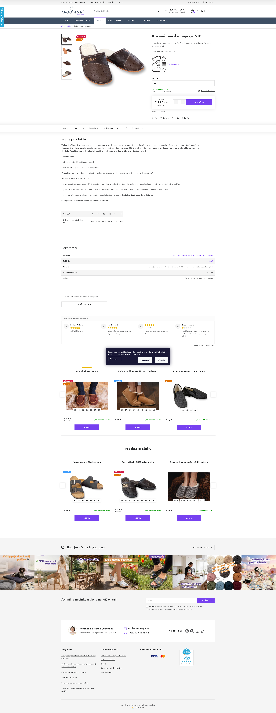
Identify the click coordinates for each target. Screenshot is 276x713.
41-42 (189, 501)
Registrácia (209, 2)
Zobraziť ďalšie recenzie (203, 346)
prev (62, 394)
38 (130, 410)
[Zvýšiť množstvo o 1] (183, 102)
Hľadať (158, 11)
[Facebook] (187, 631)
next (213, 394)
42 (83, 410)
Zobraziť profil (201, 547)
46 (99, 410)
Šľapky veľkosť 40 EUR (185, 255)
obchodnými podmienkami (165, 606)
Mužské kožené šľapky (204, 255)
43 (87, 410)
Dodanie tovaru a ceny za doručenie (73, 2)
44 (91, 410)
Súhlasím (161, 360)
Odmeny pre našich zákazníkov (111, 668)
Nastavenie (114, 359)
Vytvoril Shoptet (139, 707)
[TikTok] (202, 631)
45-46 (201, 501)
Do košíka (199, 102)
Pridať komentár (84, 304)
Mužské (210, 261)
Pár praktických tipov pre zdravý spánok (74, 683)
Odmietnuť (145, 360)
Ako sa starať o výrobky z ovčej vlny (73, 672)
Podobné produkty (133, 128)
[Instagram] (192, 631)
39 (134, 410)
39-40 (182, 501)
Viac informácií (173, 64)
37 (126, 410)
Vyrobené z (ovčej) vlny (69, 677)
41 (79, 410)
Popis (63, 128)
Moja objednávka (106, 672)
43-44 (195, 501)
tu (139, 354)
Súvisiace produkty (111, 128)
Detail (87, 427)
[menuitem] (67, 21)
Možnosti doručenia (208, 91)
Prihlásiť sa (205, 600)
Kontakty (111, 2)
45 (95, 410)
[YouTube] (197, 631)
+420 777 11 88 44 (176, 10)
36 (122, 410)
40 (75, 410)
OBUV (173, 255)
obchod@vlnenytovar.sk (140, 628)
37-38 (176, 501)
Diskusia (92, 128)
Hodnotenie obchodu (97, 2)
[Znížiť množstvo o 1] (176, 102)
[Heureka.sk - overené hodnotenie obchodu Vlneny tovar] (187, 657)
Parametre (78, 128)
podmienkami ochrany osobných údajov (189, 606)
